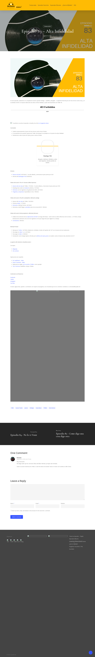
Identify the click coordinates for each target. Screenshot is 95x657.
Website (63, 503)
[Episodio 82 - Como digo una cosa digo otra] (71, 434)
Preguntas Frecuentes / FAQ (76, 546)
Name (12, 503)
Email (37, 503)
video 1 (21, 232)
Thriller (45, 408)
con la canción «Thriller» (28, 264)
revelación (26, 188)
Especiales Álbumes (74, 539)
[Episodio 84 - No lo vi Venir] (24, 434)
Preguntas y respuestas (18, 191)
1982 (12, 408)
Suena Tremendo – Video (19, 262)
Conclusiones (16, 220)
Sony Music (38, 408)
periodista (27, 207)
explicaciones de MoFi (32, 216)
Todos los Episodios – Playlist (76, 536)
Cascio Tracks (19, 408)
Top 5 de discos (16, 266)
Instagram (12, 281)
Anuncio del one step (18, 186)
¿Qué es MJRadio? (73, 544)
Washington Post (22, 176)
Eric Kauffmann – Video (18, 260)
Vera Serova (52, 408)
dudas (18, 203)
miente (77, 541)
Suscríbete (71, 549)
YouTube (12, 283)
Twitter (20, 230)
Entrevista (15, 190)
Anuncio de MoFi (17, 174)
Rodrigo (32, 408)
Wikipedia (15, 249)
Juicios (26, 408)
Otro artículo (16, 251)
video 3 (21, 234)
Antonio (19, 457)
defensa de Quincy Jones (43, 236)
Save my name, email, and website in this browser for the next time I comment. (31, 510)
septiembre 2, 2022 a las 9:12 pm (24, 459)
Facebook (12, 277)
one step (20, 201)
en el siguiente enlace (43, 123)
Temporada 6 (47, 26)
